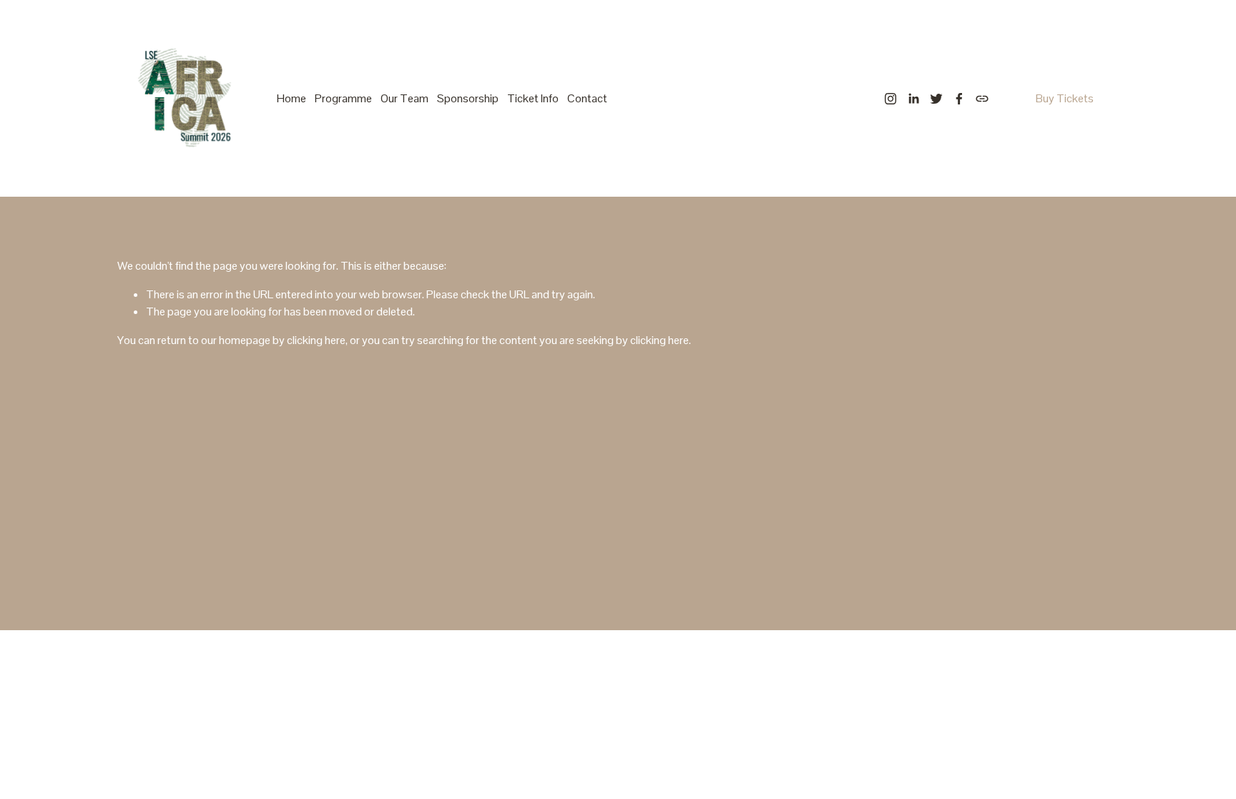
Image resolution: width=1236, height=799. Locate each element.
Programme (343, 98)
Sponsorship (468, 98)
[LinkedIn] (913, 99)
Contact (587, 98)
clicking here (316, 340)
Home (291, 98)
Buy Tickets (1065, 98)
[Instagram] (890, 99)
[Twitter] (936, 99)
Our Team (404, 98)
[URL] (982, 99)
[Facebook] (959, 99)
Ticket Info (533, 98)
